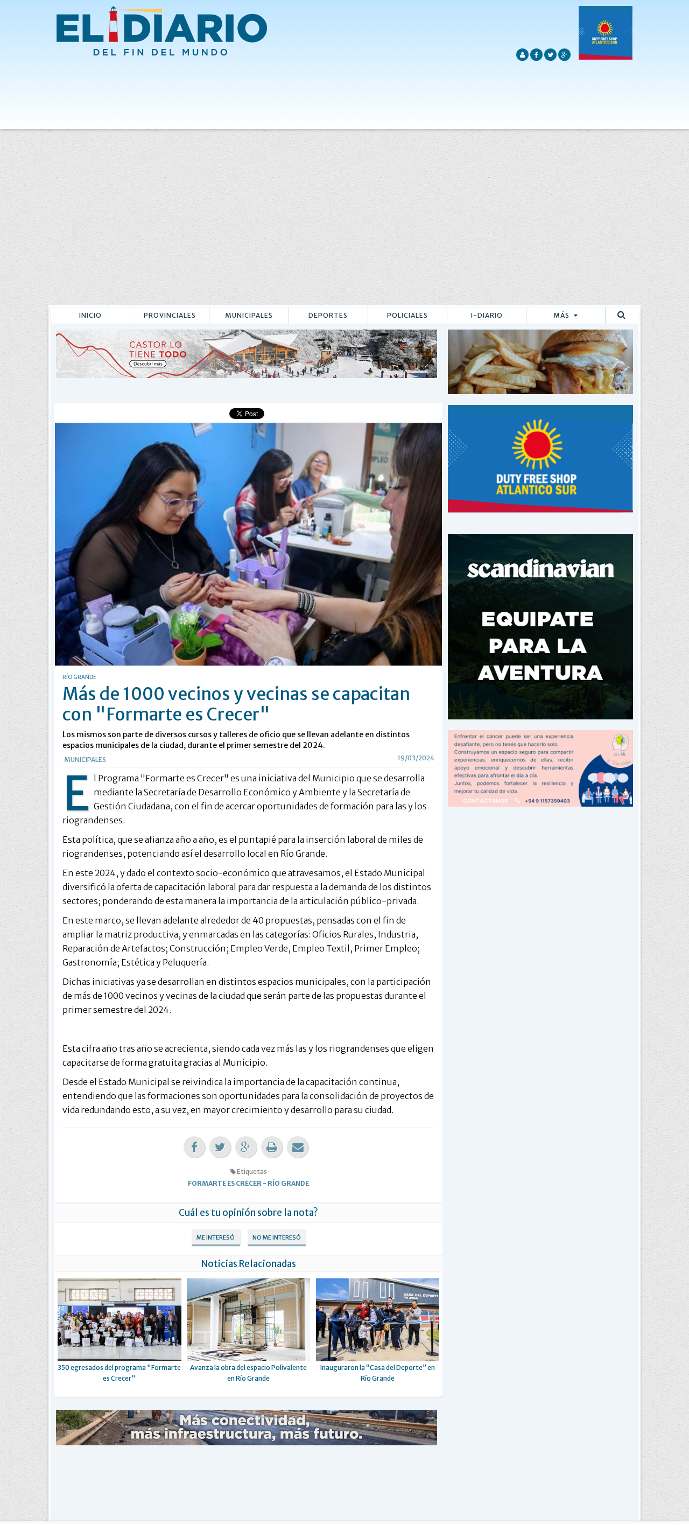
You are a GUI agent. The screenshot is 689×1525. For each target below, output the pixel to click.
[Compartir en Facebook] (194, 1147)
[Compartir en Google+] (246, 1147)
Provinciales (170, 315)
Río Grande (288, 1183)
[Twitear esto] (220, 1147)
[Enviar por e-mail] (297, 1147)
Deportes (328, 315)
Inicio (90, 315)
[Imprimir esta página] (272, 1147)
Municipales (249, 315)
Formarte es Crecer (225, 1183)
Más (562, 315)
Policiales (407, 315)
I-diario (487, 315)
